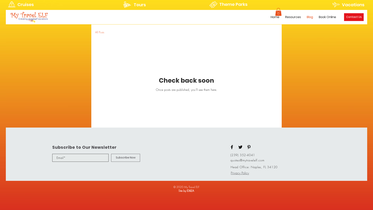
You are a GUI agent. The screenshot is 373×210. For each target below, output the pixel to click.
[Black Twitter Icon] (240, 147)
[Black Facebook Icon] (231, 147)
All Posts (99, 32)
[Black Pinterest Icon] (249, 147)
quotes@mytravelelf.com (247, 160)
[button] (278, 12)
